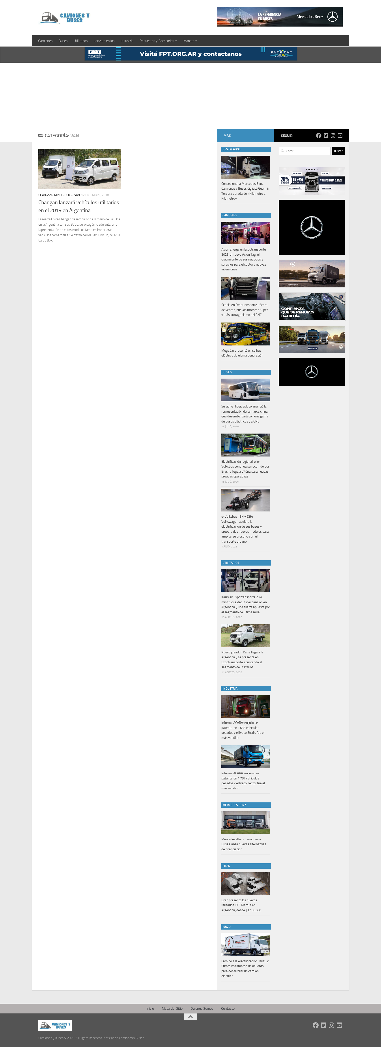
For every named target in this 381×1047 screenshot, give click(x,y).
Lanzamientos (104, 41)
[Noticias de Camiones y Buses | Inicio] (65, 17)
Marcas (188, 41)
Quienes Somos (201, 1008)
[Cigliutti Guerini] (312, 286)
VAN (77, 195)
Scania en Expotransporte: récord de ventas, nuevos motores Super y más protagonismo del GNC (244, 310)
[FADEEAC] (191, 60)
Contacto (228, 1008)
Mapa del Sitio (172, 1008)
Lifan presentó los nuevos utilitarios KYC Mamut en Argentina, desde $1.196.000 (241, 905)
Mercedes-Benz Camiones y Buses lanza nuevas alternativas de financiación (243, 844)
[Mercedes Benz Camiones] (280, 17)
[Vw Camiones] (312, 352)
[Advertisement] (190, 96)
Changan (45, 195)
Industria (127, 41)
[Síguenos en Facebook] (318, 135)
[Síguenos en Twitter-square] (326, 135)
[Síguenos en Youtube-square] (340, 135)
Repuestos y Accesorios (157, 41)
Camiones (45, 41)
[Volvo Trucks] (312, 194)
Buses (63, 41)
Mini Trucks (63, 195)
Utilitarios (81, 41)
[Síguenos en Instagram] (333, 135)
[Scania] (312, 320)
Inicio (150, 1008)
